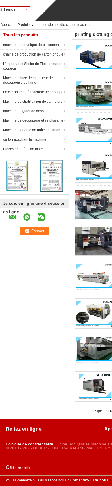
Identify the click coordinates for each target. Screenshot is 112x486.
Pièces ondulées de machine (26, 149)
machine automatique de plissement (31, 45)
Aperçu (6, 25)
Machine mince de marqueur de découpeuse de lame (28, 80)
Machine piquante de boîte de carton (31, 130)
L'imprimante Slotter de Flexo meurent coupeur (32, 66)
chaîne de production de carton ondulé (33, 54)
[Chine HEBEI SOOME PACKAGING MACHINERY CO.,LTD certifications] (17, 176)
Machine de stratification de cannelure (33, 102)
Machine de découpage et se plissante (33, 120)
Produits (24, 25)
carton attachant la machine (24, 139)
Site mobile (20, 467)
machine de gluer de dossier (25, 111)
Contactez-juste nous (89, 480)
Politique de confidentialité (29, 444)
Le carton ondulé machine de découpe (33, 92)
